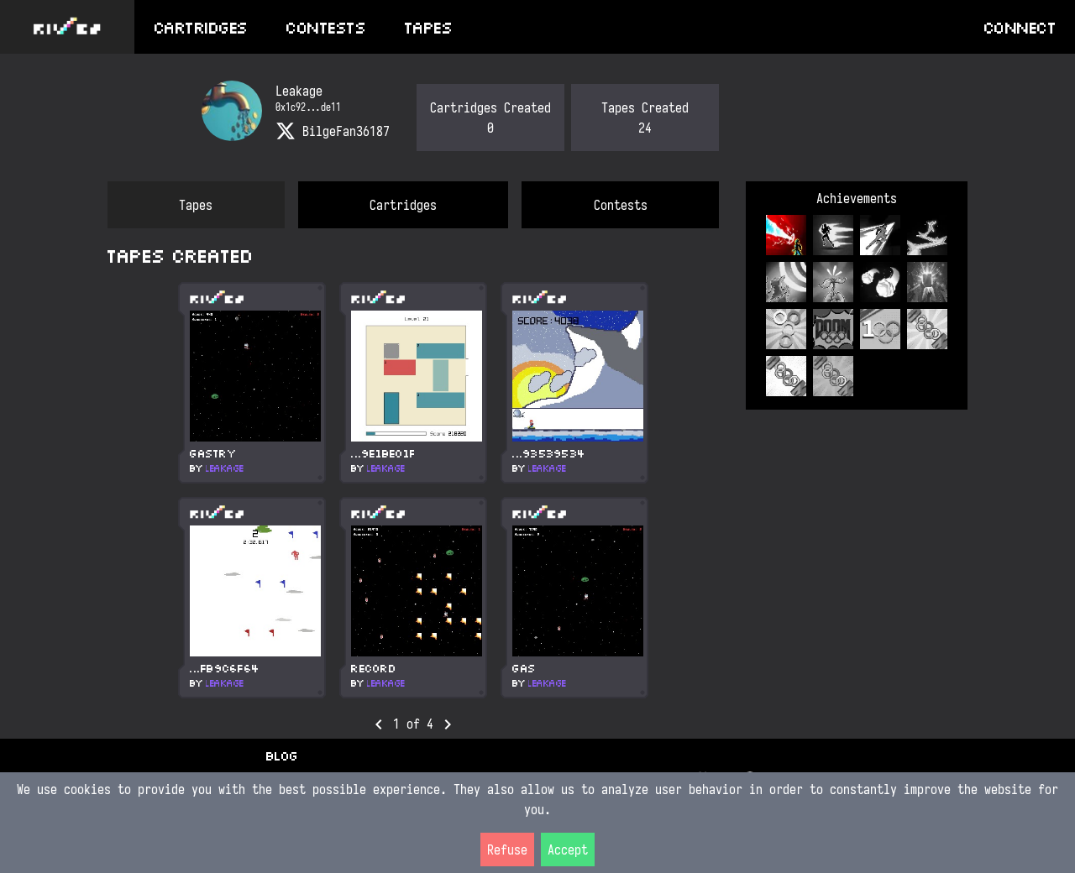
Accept (568, 849)
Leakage (225, 468)
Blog (281, 755)
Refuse (507, 849)
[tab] (196, 204)
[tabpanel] (413, 488)
